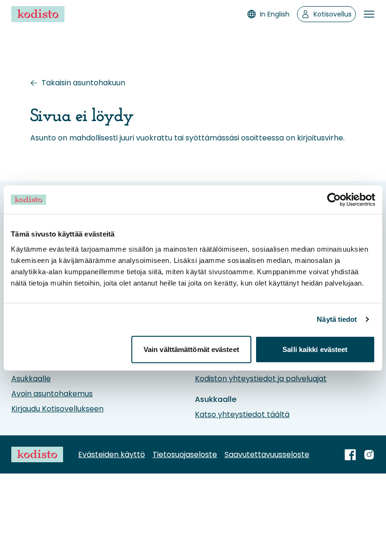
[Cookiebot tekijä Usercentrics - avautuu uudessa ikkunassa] (334, 200)
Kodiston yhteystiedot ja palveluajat (261, 378)
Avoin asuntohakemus (52, 393)
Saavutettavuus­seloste (267, 454)
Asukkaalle (31, 378)
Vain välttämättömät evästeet (191, 349)
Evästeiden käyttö (111, 454)
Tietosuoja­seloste (185, 454)
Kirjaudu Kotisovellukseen (57, 408)
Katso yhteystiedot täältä (242, 414)
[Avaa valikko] (369, 14)
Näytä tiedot (337, 319)
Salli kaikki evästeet (314, 349)
